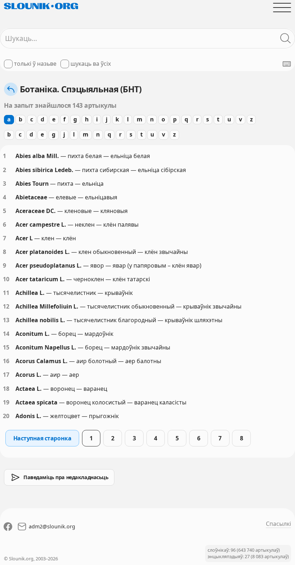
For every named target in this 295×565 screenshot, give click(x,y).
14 (6, 334)
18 (6, 389)
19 (6, 402)
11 (6, 293)
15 (6, 347)
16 (6, 361)
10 (6, 279)
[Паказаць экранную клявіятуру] (286, 64)
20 (6, 416)
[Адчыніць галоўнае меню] (282, 7)
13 (6, 320)
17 (6, 375)
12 (6, 306)
